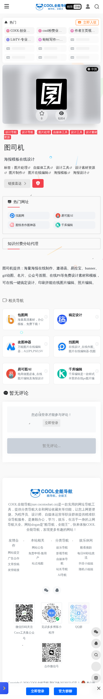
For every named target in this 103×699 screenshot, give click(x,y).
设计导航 (11, 132)
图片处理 (44, 132)
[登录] (87, 7)
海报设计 (79, 173)
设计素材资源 (85, 167)
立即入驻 (90, 22)
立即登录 (51, 423)
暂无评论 (19, 393)
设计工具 (76, 132)
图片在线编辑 (38, 173)
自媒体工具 (60, 132)
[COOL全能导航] (51, 7)
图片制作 (15, 173)
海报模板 (60, 173)
